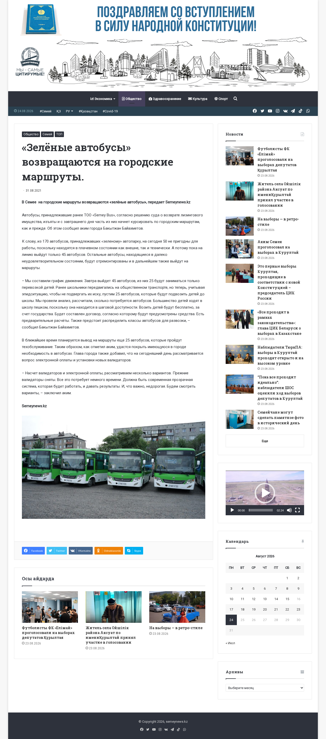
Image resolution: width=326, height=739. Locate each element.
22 (287, 609)
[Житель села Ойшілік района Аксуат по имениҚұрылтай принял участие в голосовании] (114, 607)
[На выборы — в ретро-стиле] (177, 607)
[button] (265, 493)
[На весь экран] (297, 510)
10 (231, 599)
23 (298, 609)
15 (287, 599)
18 (242, 609)
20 (265, 609)
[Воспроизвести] (232, 510)
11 (242, 599)
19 (253, 609)
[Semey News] (163, 63)
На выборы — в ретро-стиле (175, 627)
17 (231, 609)
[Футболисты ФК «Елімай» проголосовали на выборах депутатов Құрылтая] (50, 607)
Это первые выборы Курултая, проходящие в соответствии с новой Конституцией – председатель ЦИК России (278, 282)
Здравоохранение (166, 99)
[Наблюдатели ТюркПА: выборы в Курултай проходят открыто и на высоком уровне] (240, 354)
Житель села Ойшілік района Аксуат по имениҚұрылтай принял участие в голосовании (111, 635)
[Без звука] (289, 510)
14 (276, 599)
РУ (68, 111)
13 (265, 599)
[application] (265, 493)
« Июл (230, 643)
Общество (133, 99)
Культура (199, 99)
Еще (265, 441)
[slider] (261, 510)
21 (276, 609)
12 (253, 599)
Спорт (223, 99)
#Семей (45, 111)
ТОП (59, 134)
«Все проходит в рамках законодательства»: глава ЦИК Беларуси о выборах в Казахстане (279, 323)
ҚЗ (59, 111)
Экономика (103, 99)
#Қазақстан (88, 111)
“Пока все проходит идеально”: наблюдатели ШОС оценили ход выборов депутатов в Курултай (280, 388)
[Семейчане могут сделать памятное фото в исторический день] (240, 419)
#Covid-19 (110, 111)
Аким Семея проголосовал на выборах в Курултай (278, 247)
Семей (47, 134)
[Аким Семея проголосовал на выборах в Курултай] (240, 248)
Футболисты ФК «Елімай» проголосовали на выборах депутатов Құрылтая (48, 632)
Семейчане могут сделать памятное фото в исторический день (280, 417)
